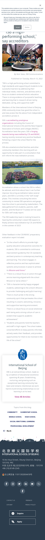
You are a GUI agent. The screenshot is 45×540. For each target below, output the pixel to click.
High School (30, 417)
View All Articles (22, 396)
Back (9, 431)
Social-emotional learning (22, 421)
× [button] (40, 4)
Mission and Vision (17, 270)
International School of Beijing (22, 366)
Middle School (15, 417)
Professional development (22, 426)
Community (12, 412)
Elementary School (29, 412)
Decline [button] (27, 27)
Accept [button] (18, 27)
